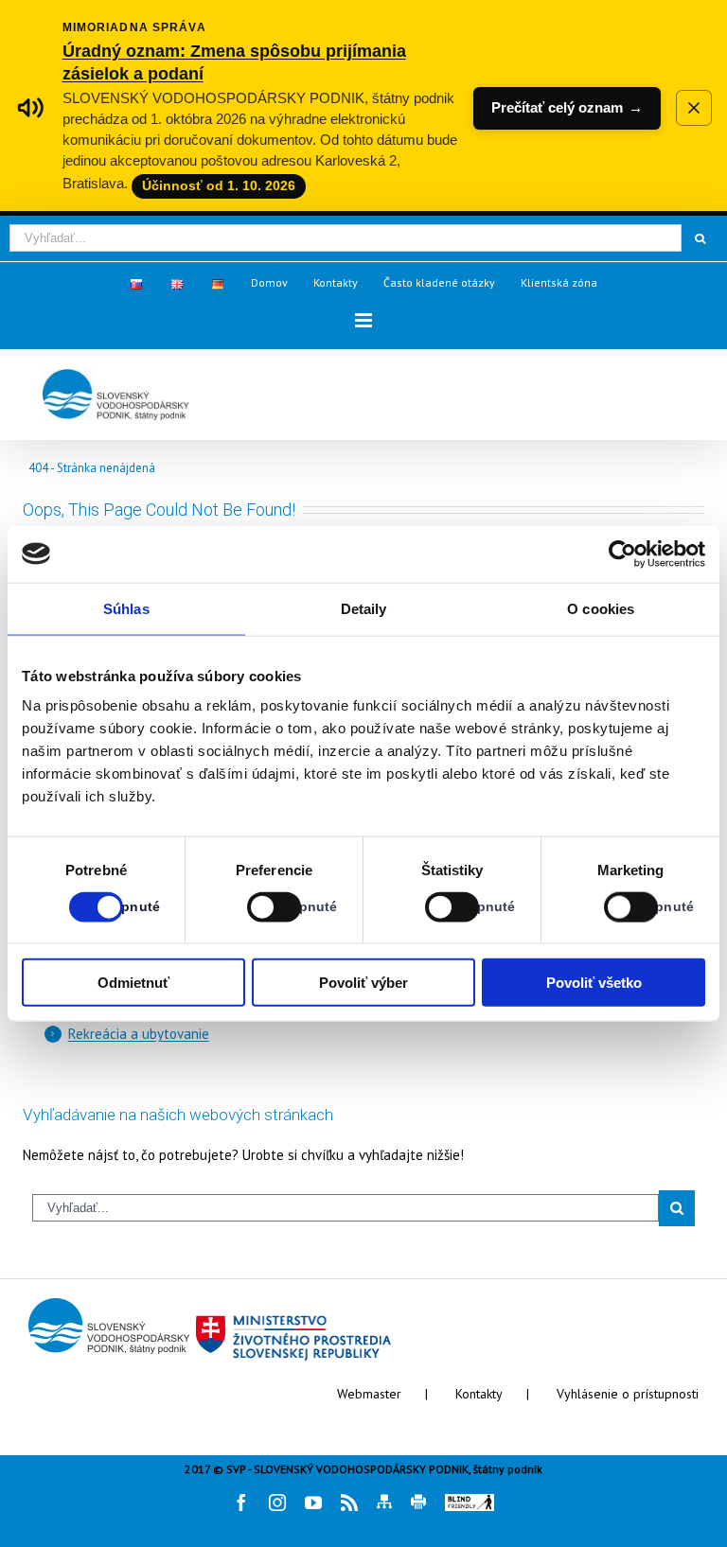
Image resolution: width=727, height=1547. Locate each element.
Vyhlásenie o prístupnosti (628, 1393)
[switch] (253, 906)
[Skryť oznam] (694, 108)
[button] (363, 320)
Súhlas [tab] (126, 608)
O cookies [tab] (600, 608)
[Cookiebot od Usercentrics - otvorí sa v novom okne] (622, 553)
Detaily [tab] (364, 608)
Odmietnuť (133, 983)
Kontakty (479, 1393)
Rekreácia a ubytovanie (138, 1034)
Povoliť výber (363, 983)
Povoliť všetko (594, 983)
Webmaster (369, 1393)
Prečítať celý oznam (567, 107)
